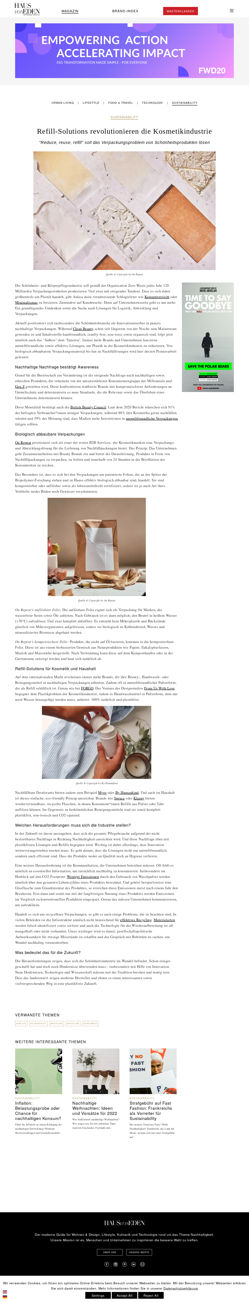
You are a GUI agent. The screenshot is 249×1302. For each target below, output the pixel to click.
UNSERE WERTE (139, 1252)
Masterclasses (180, 11)
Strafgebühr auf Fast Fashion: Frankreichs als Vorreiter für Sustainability (151, 1110)
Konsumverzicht (157, 296)
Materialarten (164, 919)
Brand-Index (125, 10)
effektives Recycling (136, 919)
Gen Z (20, 386)
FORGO (87, 688)
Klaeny (138, 798)
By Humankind (127, 792)
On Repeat (23, 442)
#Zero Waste (90, 1023)
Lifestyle (91, 103)
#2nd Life (21, 1023)
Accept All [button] (125, 1295)
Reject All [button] (151, 1295)
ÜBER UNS (109, 1252)
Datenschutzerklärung (181, 1288)
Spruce (119, 798)
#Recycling (56, 1023)
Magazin (70, 10)
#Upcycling (73, 1023)
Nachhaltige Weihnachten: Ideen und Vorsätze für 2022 (94, 1108)
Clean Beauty (83, 328)
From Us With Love (159, 688)
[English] (7, 1291)
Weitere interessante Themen (50, 1041)
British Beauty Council (88, 407)
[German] (7, 1296)
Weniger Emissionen (83, 876)
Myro (102, 792)
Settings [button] (98, 1295)
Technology (152, 103)
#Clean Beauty (38, 1023)
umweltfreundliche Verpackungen (152, 418)
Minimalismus (26, 302)
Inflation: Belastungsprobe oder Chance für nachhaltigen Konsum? (38, 1110)
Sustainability (185, 103)
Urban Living (63, 103)
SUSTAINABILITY (124, 117)
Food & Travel (120, 103)
